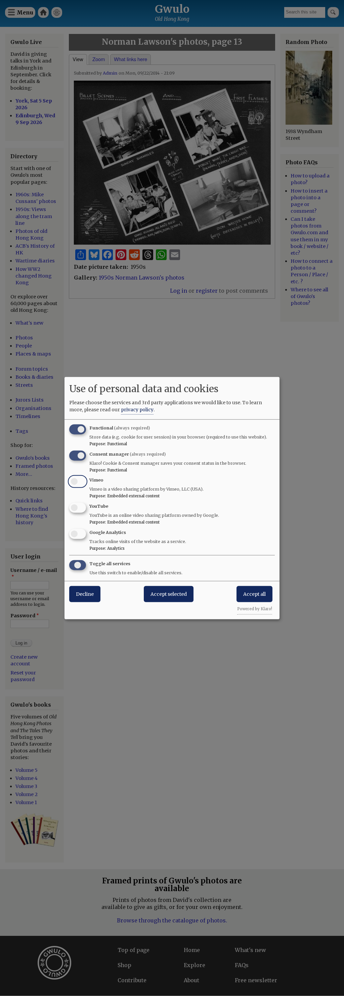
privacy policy (137, 409)
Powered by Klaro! (254, 608)
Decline (85, 594)
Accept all (254, 594)
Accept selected (168, 594)
